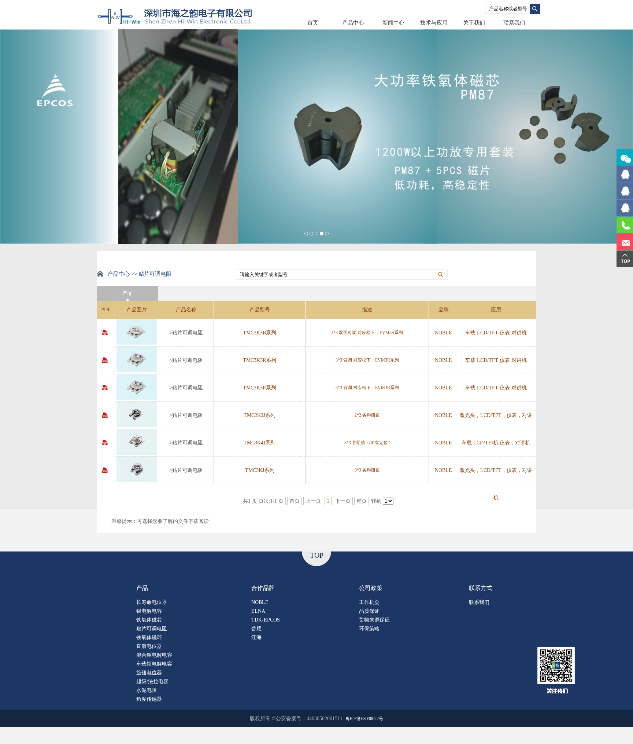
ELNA (258, 611)
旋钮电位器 (149, 672)
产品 (142, 588)
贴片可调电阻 (187, 333)
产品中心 (353, 23)
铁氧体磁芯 (149, 620)
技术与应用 (434, 23)
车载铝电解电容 (154, 664)
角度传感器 (149, 699)
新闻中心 (393, 23)
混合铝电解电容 (154, 655)
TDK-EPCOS (265, 620)
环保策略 (369, 628)
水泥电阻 (146, 690)
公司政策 (370, 588)
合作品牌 (263, 588)
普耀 (256, 628)
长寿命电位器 (151, 602)
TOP (316, 555)
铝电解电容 (149, 611)
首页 (312, 23)
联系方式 (480, 588)
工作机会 (369, 602)
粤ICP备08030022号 (364, 718)
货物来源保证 (374, 620)
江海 (256, 637)
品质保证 (369, 611)
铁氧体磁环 (149, 637)
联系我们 (514, 23)
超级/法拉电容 (152, 681)
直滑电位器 (149, 646)
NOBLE (260, 602)
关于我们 (474, 23)
